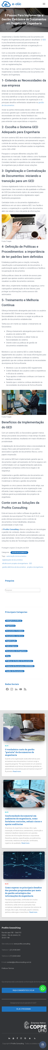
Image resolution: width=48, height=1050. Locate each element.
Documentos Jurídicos (14, 636)
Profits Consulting (11, 529)
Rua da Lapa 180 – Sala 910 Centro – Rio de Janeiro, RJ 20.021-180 (11, 935)
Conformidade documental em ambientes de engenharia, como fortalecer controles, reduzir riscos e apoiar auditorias (23, 820)
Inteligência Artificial (13, 621)
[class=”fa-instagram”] (21, 1038)
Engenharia (10, 626)
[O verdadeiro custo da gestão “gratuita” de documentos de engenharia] (24, 727)
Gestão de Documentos (19, 552)
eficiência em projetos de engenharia (15, 563)
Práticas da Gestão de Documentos (19, 661)
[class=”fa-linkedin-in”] (9, 1038)
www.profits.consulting (22, 944)
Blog (8, 656)
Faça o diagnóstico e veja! (24, 990)
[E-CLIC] (12, 4)
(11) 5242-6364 (15, 956)
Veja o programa (23, 1009)
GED (44, 40)
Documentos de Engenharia (16, 651)
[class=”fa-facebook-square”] (17, 1038)
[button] (42, 988)
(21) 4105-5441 (15, 950)
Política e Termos (8, 968)
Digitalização (11, 641)
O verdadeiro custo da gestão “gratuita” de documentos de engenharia (19, 752)
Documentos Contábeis (14, 631)
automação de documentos (16, 556)
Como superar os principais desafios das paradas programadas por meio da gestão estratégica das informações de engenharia (23, 891)
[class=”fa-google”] (25, 1038)
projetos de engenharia (35, 567)
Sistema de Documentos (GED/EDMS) (19, 666)
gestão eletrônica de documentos (14, 567)
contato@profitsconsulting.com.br (19, 962)
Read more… (17, 771)
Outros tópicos (11, 646)
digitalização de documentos (12, 560)
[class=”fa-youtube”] (13, 1038)
